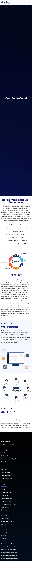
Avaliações (4, 527)
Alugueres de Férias (6, 478)
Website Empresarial (6, 453)
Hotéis (3, 467)
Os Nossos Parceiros (6, 501)
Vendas (3, 489)
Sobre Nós (4, 515)
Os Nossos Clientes (6, 521)
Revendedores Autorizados (8, 504)
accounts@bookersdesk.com (11, 555)
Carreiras (3, 524)
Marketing (4, 450)
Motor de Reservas (6, 447)
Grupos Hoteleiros (6, 475)
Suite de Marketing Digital (8, 459)
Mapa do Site (4, 533)
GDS (2, 481)
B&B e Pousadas (5, 472)
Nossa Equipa (5, 518)
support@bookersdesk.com (10, 547)
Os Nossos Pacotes (6, 492)
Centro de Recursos (6, 498)
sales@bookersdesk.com (9, 544)
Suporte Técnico (5, 507)
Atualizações (4, 495)
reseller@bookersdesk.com (10, 549)
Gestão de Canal (5, 441)
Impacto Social (5, 530)
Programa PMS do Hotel (7, 444)
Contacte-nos (5, 536)
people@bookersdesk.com (10, 552)
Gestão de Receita (6, 456)
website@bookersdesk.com (10, 558)
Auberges (3, 469)
